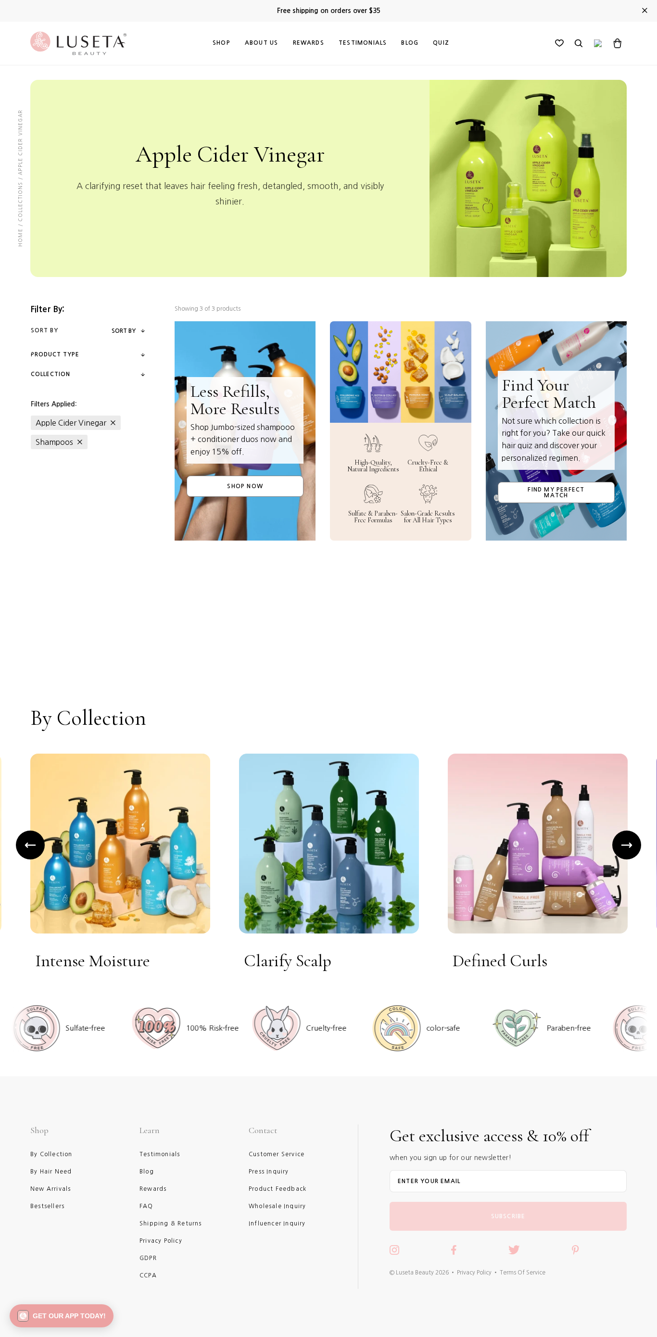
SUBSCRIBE (508, 1216)
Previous (30, 845)
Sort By (124, 331)
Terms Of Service (522, 1272)
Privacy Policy (474, 1272)
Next (626, 845)
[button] (62, 1315)
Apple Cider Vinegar (71, 423)
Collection (50, 374)
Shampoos (54, 442)
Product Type (55, 354)
